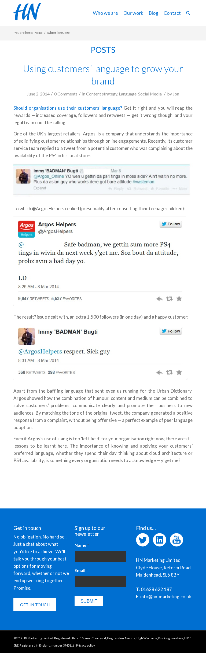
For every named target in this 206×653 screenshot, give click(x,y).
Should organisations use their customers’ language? (67, 108)
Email (81, 570)
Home (39, 32)
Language (128, 93)
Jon (176, 93)
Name (82, 545)
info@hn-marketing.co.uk (165, 596)
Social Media (150, 93)
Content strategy (101, 93)
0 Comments (66, 93)
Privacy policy (85, 645)
